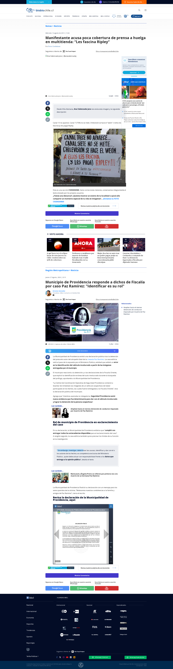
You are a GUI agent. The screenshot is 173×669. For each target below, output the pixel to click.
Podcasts (29, 16)
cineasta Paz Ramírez (95, 359)
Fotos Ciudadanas (54, 46)
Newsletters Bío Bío (90, 2)
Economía (58, 16)
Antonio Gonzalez (59, 291)
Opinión (84, 16)
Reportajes (30, 643)
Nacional (38, 16)
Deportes (67, 16)
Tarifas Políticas (32, 656)
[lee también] (61, 413)
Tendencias (75, 16)
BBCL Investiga (93, 16)
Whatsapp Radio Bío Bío (136, 657)
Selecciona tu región (36, 2)
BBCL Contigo (105, 16)
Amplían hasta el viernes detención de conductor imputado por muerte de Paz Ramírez (94, 410)
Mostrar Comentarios (82, 213)
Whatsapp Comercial (101, 657)
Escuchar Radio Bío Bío (134, 2)
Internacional (48, 16)
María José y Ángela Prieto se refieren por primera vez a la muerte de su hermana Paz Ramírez (94, 475)
